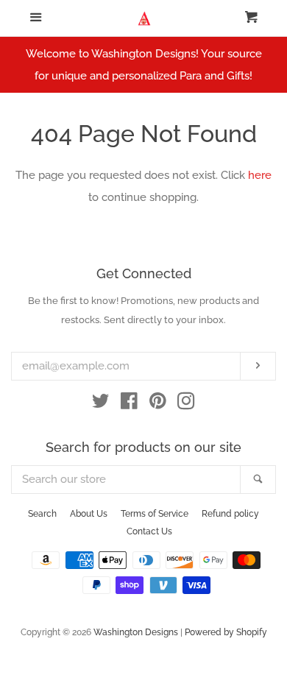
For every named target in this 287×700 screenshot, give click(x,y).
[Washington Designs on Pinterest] (158, 404)
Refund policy (230, 514)
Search (42, 514)
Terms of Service (154, 514)
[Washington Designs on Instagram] (186, 404)
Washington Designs (135, 632)
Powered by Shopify (226, 632)
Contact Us (149, 531)
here (260, 175)
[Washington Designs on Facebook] (129, 404)
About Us (88, 514)
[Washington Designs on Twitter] (101, 404)
